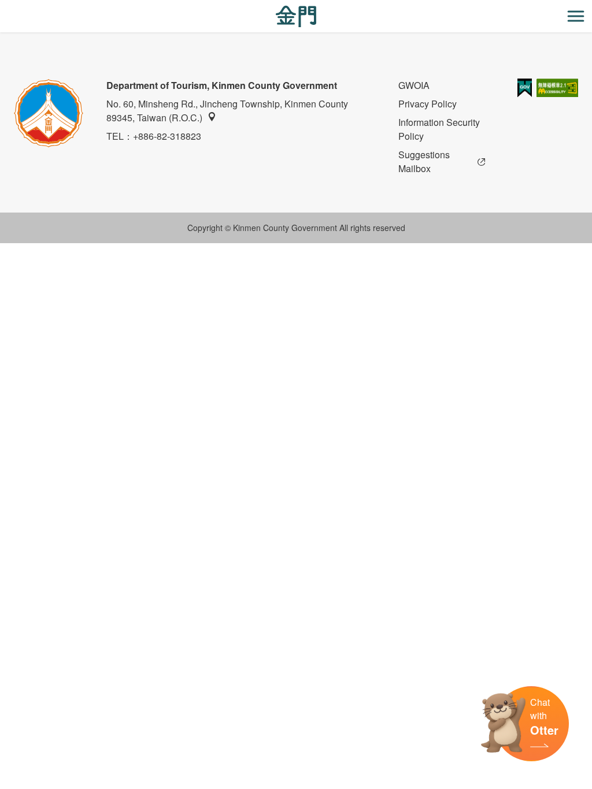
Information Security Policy (439, 129)
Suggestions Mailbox (424, 161)
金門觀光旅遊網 (296, 16)
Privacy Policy (427, 103)
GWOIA (414, 85)
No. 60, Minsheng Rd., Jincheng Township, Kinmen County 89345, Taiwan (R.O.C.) (227, 110)
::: (3, 6)
